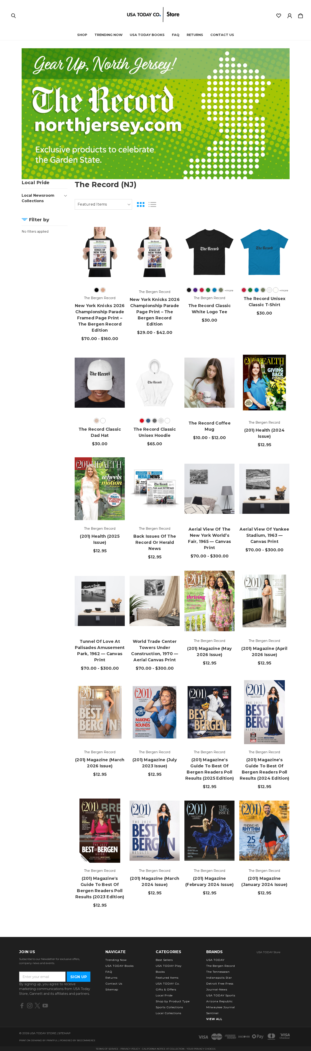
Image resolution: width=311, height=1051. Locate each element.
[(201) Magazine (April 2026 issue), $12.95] (264, 601)
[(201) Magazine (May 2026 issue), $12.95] (209, 601)
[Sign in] (289, 14)
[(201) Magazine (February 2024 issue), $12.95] (209, 831)
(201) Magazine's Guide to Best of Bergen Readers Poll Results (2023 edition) (99, 887)
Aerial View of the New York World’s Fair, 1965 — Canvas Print (209, 538)
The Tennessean (218, 971)
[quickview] (115, 253)
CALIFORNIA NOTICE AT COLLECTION (163, 1048)
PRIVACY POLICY (130, 1048)
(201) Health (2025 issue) (100, 539)
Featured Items (167, 977)
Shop (82, 34)
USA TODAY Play (169, 965)
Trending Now (108, 34)
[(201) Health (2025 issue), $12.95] (100, 489)
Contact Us (222, 34)
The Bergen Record (220, 965)
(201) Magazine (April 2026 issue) (264, 651)
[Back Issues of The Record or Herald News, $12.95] (155, 489)
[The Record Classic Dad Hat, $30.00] (100, 383)
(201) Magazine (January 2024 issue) (264, 881)
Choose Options (100, 271)
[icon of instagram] (30, 1005)
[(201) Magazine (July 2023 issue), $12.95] (155, 712)
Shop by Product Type (173, 1001)
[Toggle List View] (152, 204)
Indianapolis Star (219, 977)
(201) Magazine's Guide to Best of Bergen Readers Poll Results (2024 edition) (264, 769)
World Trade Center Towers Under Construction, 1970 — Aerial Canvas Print (154, 650)
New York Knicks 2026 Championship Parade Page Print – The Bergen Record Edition (155, 312)
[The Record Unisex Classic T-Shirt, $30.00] (264, 252)
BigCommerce (86, 1040)
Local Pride (164, 995)
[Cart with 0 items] (300, 14)
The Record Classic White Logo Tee (209, 308)
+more (228, 290)
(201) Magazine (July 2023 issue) (155, 763)
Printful (52, 1040)
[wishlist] (278, 14)
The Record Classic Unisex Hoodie (154, 432)
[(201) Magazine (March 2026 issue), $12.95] (100, 712)
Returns (195, 34)
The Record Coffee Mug (210, 426)
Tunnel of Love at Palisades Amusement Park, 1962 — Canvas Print (100, 650)
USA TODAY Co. (168, 983)
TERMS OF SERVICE (107, 1048)
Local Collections (168, 1013)
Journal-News (216, 989)
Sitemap (111, 989)
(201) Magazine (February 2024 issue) (209, 881)
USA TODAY (215, 960)
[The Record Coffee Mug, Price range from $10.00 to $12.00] (209, 383)
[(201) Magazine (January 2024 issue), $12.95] (264, 831)
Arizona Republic (219, 1001)
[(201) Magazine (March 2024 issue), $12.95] (155, 831)
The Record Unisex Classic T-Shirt (264, 301)
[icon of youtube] (45, 1005)
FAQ (175, 34)
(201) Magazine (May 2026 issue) (209, 651)
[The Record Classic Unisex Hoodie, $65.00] (155, 383)
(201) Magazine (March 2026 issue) (99, 763)
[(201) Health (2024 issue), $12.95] (264, 383)
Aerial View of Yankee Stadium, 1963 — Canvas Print (264, 535)
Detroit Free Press (219, 983)
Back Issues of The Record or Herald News (154, 542)
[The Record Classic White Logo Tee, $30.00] (209, 252)
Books (160, 971)
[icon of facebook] (22, 1005)
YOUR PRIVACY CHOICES (200, 1048)
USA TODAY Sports (220, 995)
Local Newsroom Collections (38, 198)
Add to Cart (264, 402)
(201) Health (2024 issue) (264, 433)
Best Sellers (164, 960)
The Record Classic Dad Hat (100, 432)
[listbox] (103, 204)
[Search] (13, 14)
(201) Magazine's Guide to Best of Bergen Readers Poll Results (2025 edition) (209, 769)
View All (214, 1019)
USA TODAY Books (147, 34)
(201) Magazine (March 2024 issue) (154, 881)
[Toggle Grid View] (140, 204)
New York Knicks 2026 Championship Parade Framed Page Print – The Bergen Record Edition (100, 318)
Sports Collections (169, 1007)
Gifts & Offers (166, 989)
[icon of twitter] (37, 1005)
